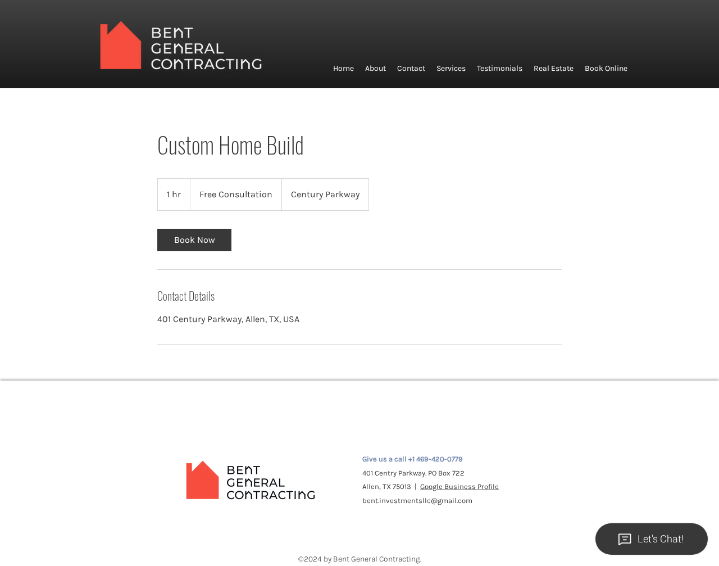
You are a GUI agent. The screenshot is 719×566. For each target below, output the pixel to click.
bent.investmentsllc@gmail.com (417, 500)
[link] (194, 240)
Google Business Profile (459, 486)
